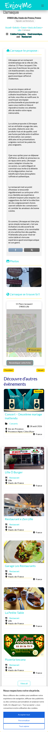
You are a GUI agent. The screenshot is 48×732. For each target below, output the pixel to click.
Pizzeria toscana (15, 659)
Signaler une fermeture (25, 21)
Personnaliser (24, 720)
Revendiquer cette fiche (20, 362)
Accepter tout (24, 714)
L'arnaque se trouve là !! (25, 294)
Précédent (9, 370)
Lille (19, 30)
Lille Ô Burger (14, 472)
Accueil (8, 27)
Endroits (16, 27)
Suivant (40, 370)
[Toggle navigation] (42, 5)
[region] (24, 709)
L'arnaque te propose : (24, 50)
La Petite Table (14, 612)
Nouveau (38, 391)
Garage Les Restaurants (20, 566)
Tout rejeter (24, 726)
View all (24, 683)
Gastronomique (35, 34)
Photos (14, 261)
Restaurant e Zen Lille (19, 519)
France (23, 27)
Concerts (13, 423)
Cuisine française (17, 34)
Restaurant (27, 36)
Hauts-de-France (35, 27)
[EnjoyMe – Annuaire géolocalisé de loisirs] (18, 5)
